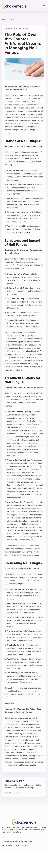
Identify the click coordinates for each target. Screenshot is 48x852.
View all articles (12, 793)
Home (4, 20)
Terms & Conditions (22, 845)
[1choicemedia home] (14, 5)
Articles (11, 20)
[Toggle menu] (44, 5)
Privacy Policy (7, 845)
